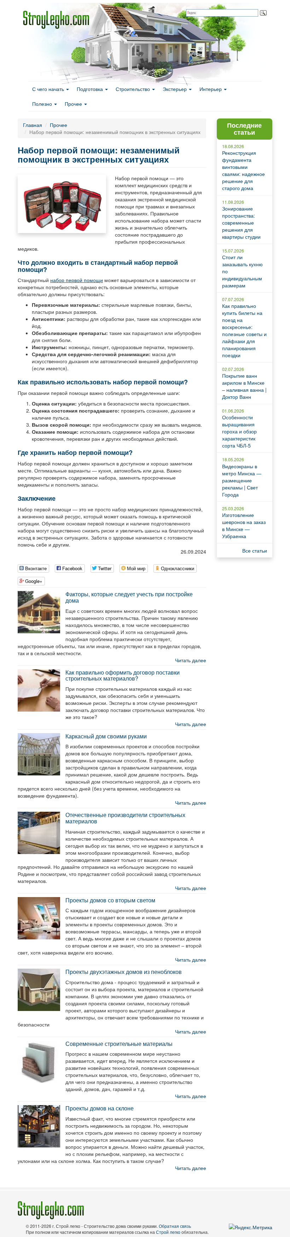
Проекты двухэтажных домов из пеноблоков (123, 972)
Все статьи (254, 550)
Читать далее (190, 660)
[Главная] (58, 20)
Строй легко (168, 1232)
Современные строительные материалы (119, 1044)
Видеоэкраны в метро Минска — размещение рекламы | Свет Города (241, 480)
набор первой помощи (76, 280)
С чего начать (48, 88)
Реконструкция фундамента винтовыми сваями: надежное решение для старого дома (243, 170)
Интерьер (211, 88)
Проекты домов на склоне (99, 1108)
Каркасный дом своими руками (106, 736)
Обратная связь (175, 1226)
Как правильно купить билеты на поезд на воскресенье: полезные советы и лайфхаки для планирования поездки (244, 330)
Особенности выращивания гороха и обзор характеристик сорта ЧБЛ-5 (239, 431)
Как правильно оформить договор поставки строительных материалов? (122, 675)
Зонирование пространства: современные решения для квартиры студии (241, 222)
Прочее (74, 103)
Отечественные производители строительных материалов (125, 818)
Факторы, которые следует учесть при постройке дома (129, 597)
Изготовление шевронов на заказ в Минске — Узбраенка (244, 525)
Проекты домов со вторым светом (110, 900)
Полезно (42, 103)
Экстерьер (175, 88)
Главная (32, 124)
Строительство (133, 88)
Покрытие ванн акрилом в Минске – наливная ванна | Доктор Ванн (244, 386)
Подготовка (90, 88)
